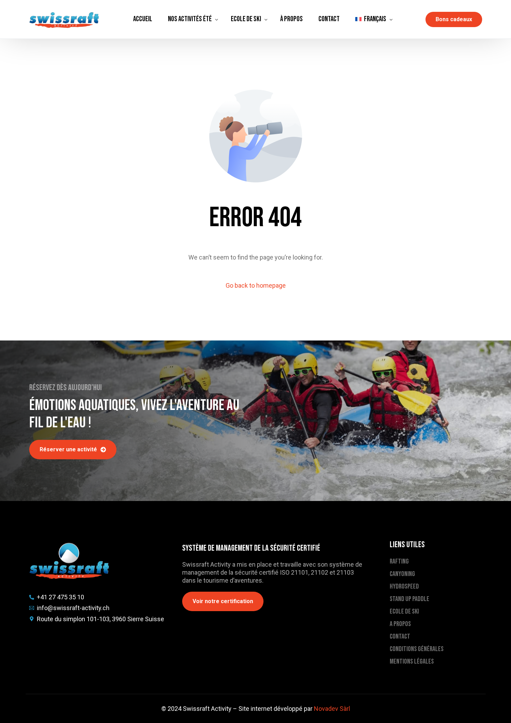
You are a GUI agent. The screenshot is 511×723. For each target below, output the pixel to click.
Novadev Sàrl (332, 708)
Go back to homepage (256, 285)
